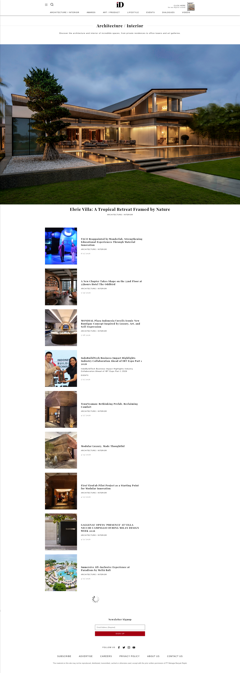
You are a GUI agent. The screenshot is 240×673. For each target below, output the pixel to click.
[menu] (47, 5)
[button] (120, 5)
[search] (53, 4)
